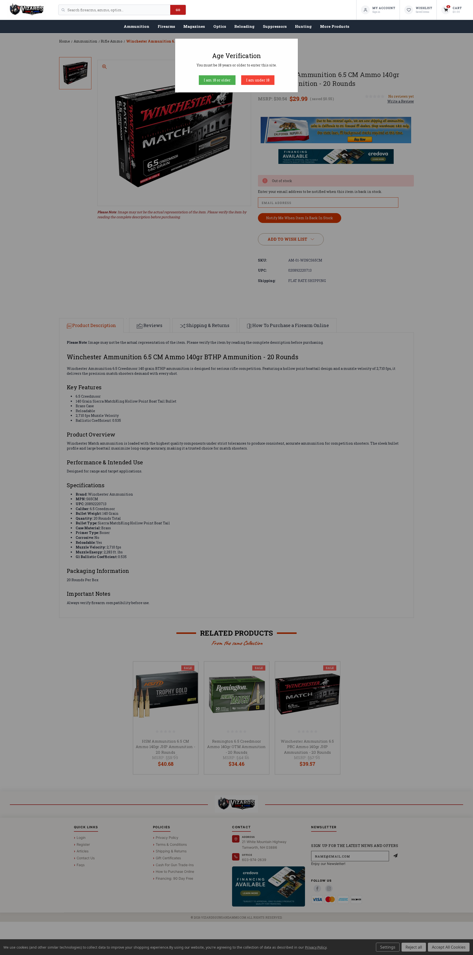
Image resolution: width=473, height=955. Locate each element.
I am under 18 (258, 80)
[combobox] (119, 10)
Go (178, 10)
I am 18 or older (217, 80)
